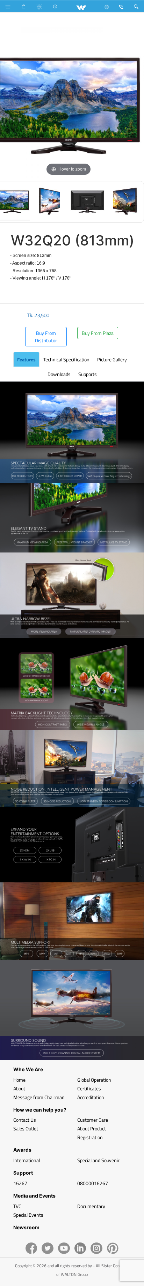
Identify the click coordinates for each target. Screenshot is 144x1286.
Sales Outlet (25, 1128)
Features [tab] (26, 359)
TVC (17, 1206)
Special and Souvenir (98, 1160)
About (19, 1088)
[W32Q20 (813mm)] (49, 201)
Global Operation (94, 1079)
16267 (20, 1183)
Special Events (28, 1214)
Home (19, 1079)
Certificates (89, 1088)
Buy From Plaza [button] (98, 333)
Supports (87, 374)
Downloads (59, 374)
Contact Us (24, 1119)
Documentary (91, 1206)
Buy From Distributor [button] (46, 336)
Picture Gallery (112, 359)
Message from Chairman (39, 1097)
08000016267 (92, 1183)
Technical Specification (66, 359)
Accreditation (90, 1097)
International (26, 1160)
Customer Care (92, 1119)
